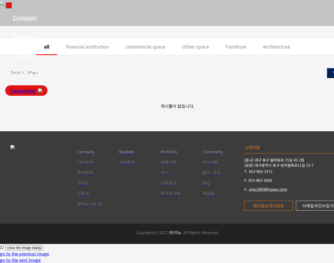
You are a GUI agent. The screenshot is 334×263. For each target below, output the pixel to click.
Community (28, 72)
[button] (24, 253)
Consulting (22, 90)
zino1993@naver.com (268, 189)
